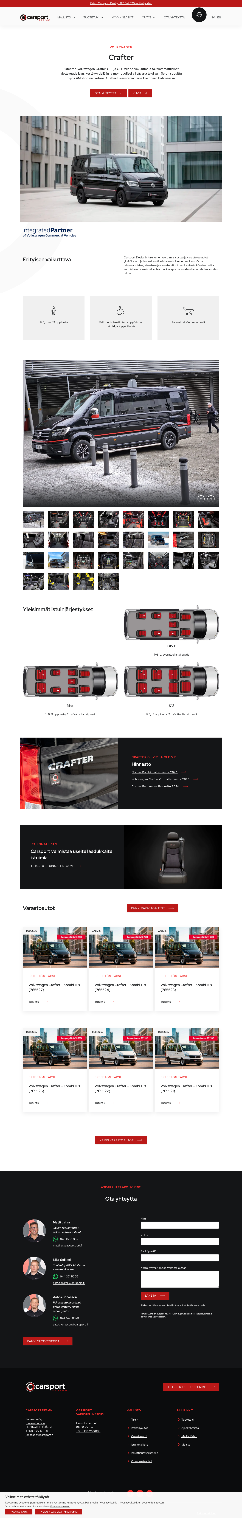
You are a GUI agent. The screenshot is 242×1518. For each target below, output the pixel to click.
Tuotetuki (187, 1419)
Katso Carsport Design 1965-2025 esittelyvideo (121, 3)
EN (219, 17)
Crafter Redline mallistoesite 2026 (155, 786)
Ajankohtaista (190, 1428)
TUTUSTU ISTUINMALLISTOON (52, 866)
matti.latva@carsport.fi (68, 1245)
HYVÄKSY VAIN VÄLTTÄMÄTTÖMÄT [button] (59, 1512)
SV (213, 17)
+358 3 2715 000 (37, 1431)
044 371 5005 (69, 1276)
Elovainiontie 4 (35, 1423)
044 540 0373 (69, 1318)
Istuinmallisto (139, 1444)
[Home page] (45, 1388)
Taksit (134, 1419)
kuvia (137, 93)
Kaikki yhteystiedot (43, 1341)
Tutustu (34, 1001)
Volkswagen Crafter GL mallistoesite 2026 (161, 779)
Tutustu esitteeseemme (187, 1387)
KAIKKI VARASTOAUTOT (148, 908)
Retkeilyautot (139, 1428)
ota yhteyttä (106, 93)
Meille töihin (189, 1436)
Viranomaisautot (141, 1461)
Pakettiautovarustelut (144, 1453)
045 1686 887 (69, 1239)
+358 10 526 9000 (88, 1431)
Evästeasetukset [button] (60, 1506)
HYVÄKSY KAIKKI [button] (19, 1512)
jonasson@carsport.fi (39, 1435)
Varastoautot (139, 1436)
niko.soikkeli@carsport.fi (69, 1283)
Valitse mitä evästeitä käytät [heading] (27, 1496)
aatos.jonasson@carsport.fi (70, 1324)
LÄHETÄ (150, 1295)
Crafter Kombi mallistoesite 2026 (155, 772)
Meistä (185, 1444)
